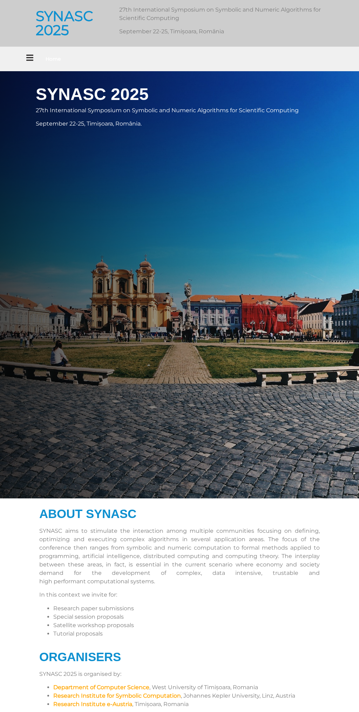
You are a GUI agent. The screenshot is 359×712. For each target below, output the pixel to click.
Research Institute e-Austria (92, 704)
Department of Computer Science (101, 687)
